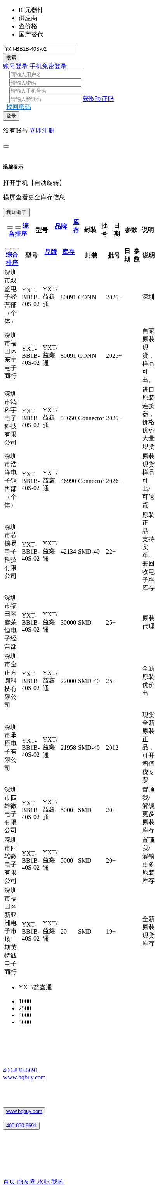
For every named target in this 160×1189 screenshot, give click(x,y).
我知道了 (16, 212)
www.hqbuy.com (24, 1077)
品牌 (61, 226)
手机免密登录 (48, 66)
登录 (11, 116)
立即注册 (42, 130)
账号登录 (15, 66)
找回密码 (18, 107)
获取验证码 (98, 98)
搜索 (11, 57)
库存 (68, 251)
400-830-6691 (20, 1070)
